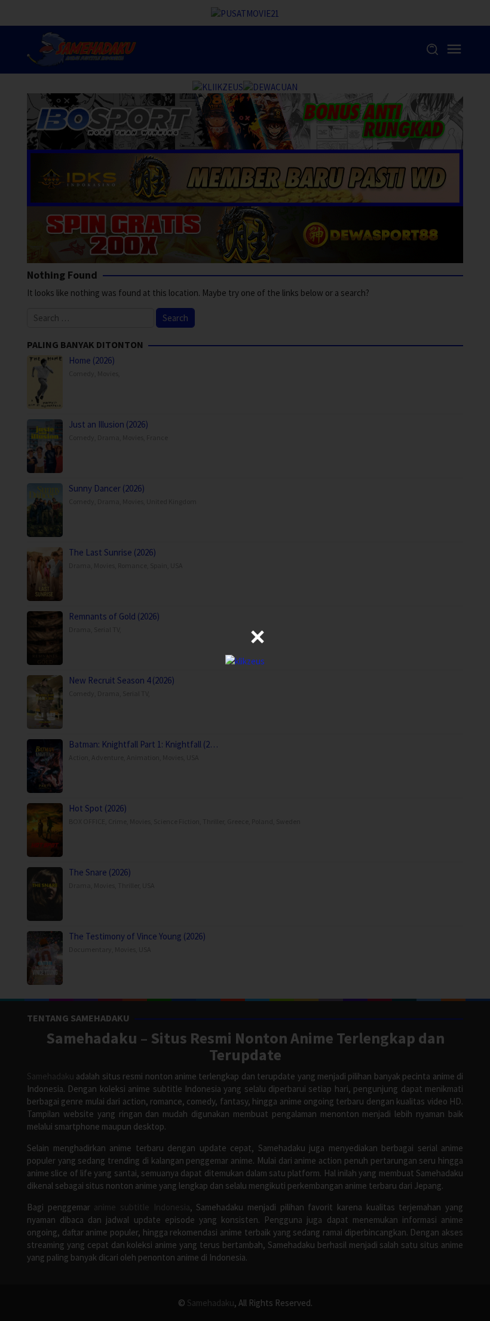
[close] (257, 637)
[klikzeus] (245, 660)
